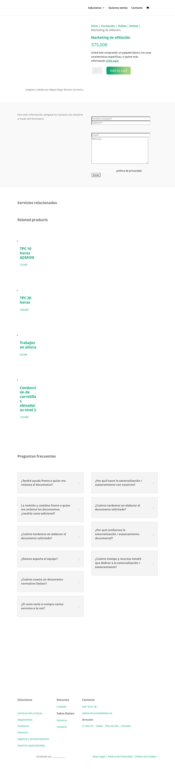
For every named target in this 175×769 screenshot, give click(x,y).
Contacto (137, 7)
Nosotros (62, 720)
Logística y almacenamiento (33, 739)
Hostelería (23, 726)
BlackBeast (58, 756)
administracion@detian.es (97, 713)
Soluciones (94, 7)
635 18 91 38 (89, 706)
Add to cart (118, 70)
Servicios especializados (31, 745)
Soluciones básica (27, 706)
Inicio (94, 26)
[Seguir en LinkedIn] (20, 691)
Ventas (133, 26)
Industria (22, 732)
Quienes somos (118, 7)
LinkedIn (61, 706)
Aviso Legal (99, 756)
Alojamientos (24, 719)
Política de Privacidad (120, 756)
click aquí (112, 60)
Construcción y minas (29, 713)
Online (122, 26)
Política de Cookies (145, 756)
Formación (108, 26)
